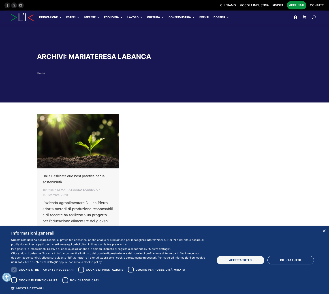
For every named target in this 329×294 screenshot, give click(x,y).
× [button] (324, 231)
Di (77, 190)
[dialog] (164, 260)
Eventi (204, 17)
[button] (110, 288)
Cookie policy (93, 262)
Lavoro (133, 17)
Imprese (90, 17)
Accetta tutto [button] (240, 260)
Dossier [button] (219, 17)
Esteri (70, 17)
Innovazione (48, 17)
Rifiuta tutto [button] (290, 260)
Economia (111, 17)
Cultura (153, 17)
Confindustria (180, 17)
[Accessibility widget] (6, 277)
